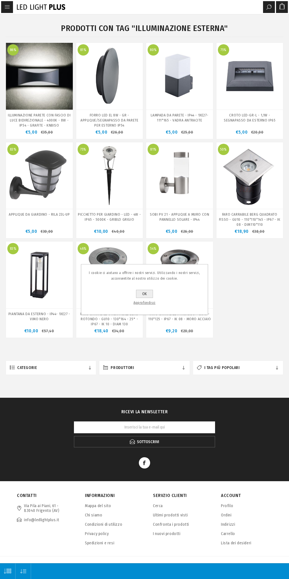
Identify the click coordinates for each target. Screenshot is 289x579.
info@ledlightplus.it (41, 520)
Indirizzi (228, 524)
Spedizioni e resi (99, 543)
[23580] (39, 175)
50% (223, 149)
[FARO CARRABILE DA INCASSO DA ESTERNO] (249, 175)
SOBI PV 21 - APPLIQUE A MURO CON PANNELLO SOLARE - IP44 (179, 217)
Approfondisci (144, 303)
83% (13, 149)
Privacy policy (97, 533)
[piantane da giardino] (39, 275)
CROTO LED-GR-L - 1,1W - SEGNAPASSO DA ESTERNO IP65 (250, 117)
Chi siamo (93, 515)
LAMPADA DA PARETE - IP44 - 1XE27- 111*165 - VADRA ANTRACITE (179, 117)
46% (83, 249)
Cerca (158, 505)
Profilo (227, 505)
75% (223, 50)
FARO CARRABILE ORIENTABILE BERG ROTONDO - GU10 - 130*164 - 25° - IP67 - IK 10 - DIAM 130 (109, 319)
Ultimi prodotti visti (170, 515)
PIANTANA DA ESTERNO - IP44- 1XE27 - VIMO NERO (39, 316)
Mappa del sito (98, 505)
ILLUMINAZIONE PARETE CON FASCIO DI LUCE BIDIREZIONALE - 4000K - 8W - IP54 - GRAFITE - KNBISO (39, 120)
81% (83, 50)
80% (153, 50)
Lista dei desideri (236, 543)
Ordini (226, 515)
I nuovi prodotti (167, 533)
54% (153, 249)
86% (13, 50)
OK (144, 293)
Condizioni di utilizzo (103, 524)
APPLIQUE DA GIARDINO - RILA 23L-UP (39, 214)
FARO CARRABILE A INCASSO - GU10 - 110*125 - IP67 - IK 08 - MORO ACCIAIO (179, 316)
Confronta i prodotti (171, 524)
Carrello (228, 533)
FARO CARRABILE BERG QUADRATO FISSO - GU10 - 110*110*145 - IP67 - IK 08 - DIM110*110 (250, 219)
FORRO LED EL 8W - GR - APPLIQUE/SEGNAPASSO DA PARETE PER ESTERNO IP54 (109, 120)
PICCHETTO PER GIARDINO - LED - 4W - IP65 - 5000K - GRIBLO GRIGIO (109, 217)
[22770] (249, 76)
